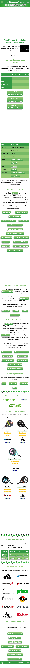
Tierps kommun (23, 360)
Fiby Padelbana (6, 237)
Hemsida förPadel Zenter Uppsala (15, 100)
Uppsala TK (6, 246)
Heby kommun (7, 356)
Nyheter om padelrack (15, 654)
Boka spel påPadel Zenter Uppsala (15, 107)
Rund (26, 555)
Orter (15, 388)
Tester (9, 662)
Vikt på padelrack (15, 638)
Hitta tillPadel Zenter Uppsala (15, 93)
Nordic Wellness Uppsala (15, 233)
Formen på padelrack (15, 633)
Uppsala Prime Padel (9, 221)
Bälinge (15, 311)
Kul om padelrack (15, 650)
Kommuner (24, 383)
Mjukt (26, 558)
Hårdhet (4, 558)
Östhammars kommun (15, 368)
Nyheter (20, 662)
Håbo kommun (22, 356)
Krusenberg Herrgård (22, 237)
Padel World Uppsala (15, 229)
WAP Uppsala (23, 221)
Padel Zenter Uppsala (18, 172)
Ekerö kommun (7, 352)
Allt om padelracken (15, 659)
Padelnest (24, 399)
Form (4, 555)
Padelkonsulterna (21, 212)
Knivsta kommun (7, 360)
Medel (19, 558)
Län (4, 383)
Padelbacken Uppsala (15, 225)
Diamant (12, 555)
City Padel (5, 242)
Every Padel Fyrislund (21, 246)
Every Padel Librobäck (15, 250)
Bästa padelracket (22, 646)
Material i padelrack (15, 642)
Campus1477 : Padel (21, 242)
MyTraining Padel (15, 216)
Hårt (12, 558)
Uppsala (14, 166)
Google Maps (15, 176)
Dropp (20, 555)
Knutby (25, 311)
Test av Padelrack (7, 646)
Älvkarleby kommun (15, 364)
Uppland (14, 163)
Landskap (13, 383)
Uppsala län (8, 323)
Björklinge (5, 311)
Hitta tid (14, 169)
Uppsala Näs (15, 315)
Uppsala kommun (17, 159)
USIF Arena (6, 212)
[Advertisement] (15, 22)
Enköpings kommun (21, 352)
